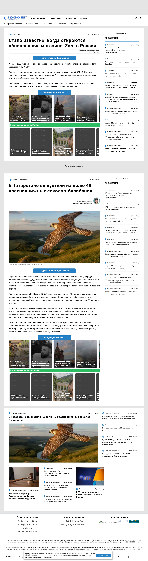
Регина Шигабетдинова (89, 51)
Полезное (110, 59)
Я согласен (103, 555)
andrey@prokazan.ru (27, 524)
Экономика (16, 34)
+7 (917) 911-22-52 (27, 521)
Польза (81, 489)
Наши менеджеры (27, 531)
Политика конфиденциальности (129, 557)
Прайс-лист (27, 528)
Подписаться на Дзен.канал (54, 58)
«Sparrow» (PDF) (76, 551)
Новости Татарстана (114, 108)
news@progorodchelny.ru (73, 524)
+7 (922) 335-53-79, (73, 521)
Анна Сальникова (84, 201)
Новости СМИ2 (122, 34)
